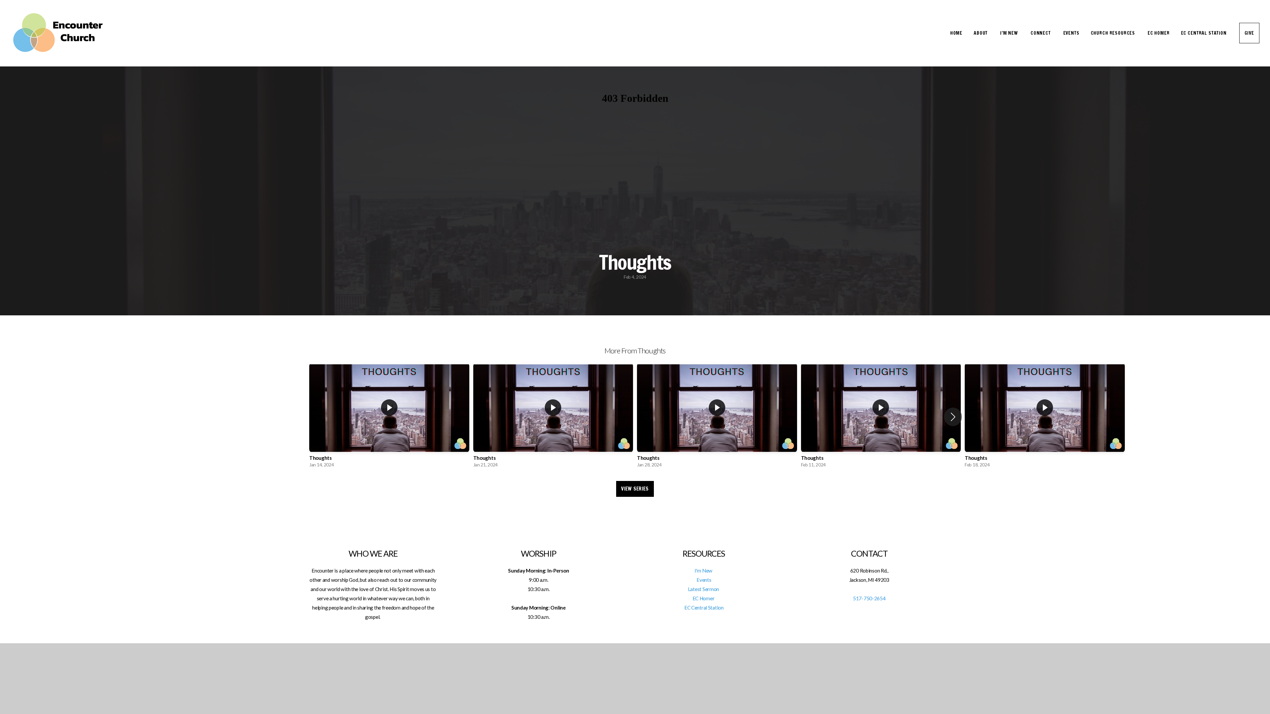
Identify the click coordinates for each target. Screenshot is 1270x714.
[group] (389, 417)
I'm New (1009, 33)
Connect (1041, 33)
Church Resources (1113, 33)
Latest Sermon (704, 589)
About (981, 33)
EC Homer (1159, 33)
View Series (635, 488)
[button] (953, 417)
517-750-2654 (869, 598)
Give (1249, 33)
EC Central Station (1204, 33)
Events (1071, 33)
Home (956, 33)
